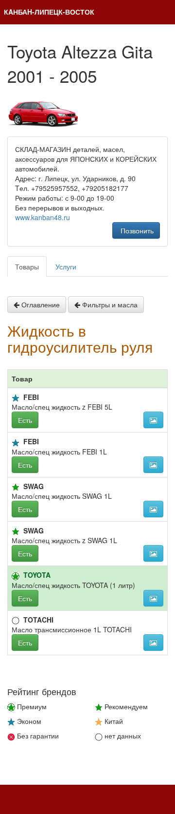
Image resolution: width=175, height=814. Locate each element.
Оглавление (39, 304)
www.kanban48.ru (42, 217)
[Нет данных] (15, 621)
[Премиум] (15, 576)
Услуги (65, 266)
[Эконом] (15, 398)
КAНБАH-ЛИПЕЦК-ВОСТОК (49, 12)
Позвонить (136, 230)
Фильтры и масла (109, 304)
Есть (25, 420)
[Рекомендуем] (15, 487)
